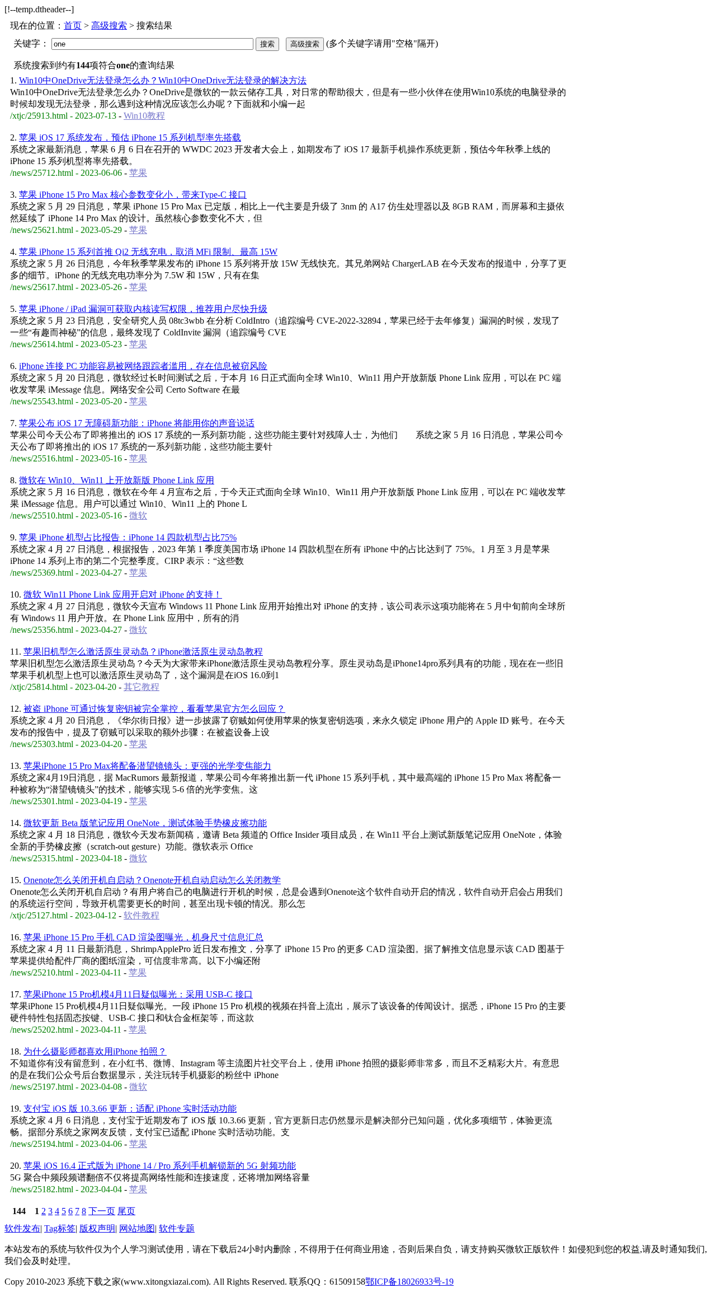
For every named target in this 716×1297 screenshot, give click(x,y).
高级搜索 (109, 25)
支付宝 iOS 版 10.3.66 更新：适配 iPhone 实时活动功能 (130, 1108)
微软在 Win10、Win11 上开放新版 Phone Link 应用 (116, 480)
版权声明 (97, 1228)
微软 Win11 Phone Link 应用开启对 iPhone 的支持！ (122, 594)
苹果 (138, 173)
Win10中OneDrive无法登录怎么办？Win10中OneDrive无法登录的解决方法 (163, 80)
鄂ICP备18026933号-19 (409, 1281)
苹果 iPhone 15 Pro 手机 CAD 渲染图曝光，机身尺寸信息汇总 (143, 937)
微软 (138, 515)
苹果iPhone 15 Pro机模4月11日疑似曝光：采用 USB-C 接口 (138, 994)
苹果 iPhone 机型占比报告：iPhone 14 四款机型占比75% (128, 537)
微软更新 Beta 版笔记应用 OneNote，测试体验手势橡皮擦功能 (145, 823)
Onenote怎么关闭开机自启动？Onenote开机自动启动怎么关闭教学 (152, 880)
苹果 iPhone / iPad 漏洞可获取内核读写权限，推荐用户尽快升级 (143, 309)
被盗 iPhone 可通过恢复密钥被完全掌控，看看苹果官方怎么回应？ (154, 708)
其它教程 (141, 687)
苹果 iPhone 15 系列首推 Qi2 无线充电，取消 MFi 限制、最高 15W (148, 251)
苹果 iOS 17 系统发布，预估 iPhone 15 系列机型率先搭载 (130, 137)
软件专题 (177, 1228)
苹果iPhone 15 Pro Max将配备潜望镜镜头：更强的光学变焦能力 (147, 766)
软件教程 (141, 915)
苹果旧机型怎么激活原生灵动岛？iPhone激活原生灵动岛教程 (143, 651)
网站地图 (137, 1228)
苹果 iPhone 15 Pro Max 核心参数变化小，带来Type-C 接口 (133, 194)
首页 (73, 25)
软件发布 (22, 1228)
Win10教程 (144, 115)
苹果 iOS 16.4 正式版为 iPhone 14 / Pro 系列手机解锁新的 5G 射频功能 (159, 1165)
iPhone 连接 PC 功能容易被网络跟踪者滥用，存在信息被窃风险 (143, 366)
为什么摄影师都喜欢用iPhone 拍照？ (95, 1051)
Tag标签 (60, 1228)
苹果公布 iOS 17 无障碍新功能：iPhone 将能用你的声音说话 (137, 423)
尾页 (126, 1211)
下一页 (101, 1211)
